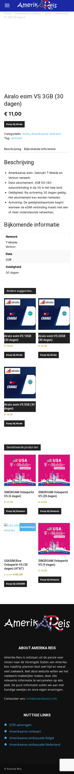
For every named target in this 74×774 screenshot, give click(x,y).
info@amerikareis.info (42, 699)
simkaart (16, 138)
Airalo (48, 13)
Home (7, 13)
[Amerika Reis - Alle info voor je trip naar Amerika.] (37, 623)
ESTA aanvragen (20, 725)
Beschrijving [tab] (12, 149)
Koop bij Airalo (14, 124)
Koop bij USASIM (15, 583)
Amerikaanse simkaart (28, 13)
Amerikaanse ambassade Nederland (34, 744)
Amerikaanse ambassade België (31, 738)
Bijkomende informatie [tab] (40, 149)
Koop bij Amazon (15, 511)
